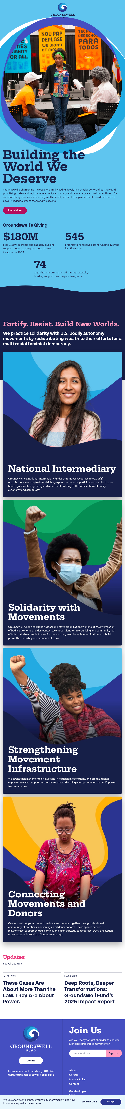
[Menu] (120, 8)
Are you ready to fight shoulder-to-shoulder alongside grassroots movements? (94, 1042)
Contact (74, 1084)
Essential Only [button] (89, 1102)
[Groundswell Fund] (63, 10)
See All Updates (12, 964)
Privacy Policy (77, 1079)
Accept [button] (111, 1102)
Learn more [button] (34, 1103)
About (73, 1070)
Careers (73, 1075)
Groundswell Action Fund (39, 1075)
